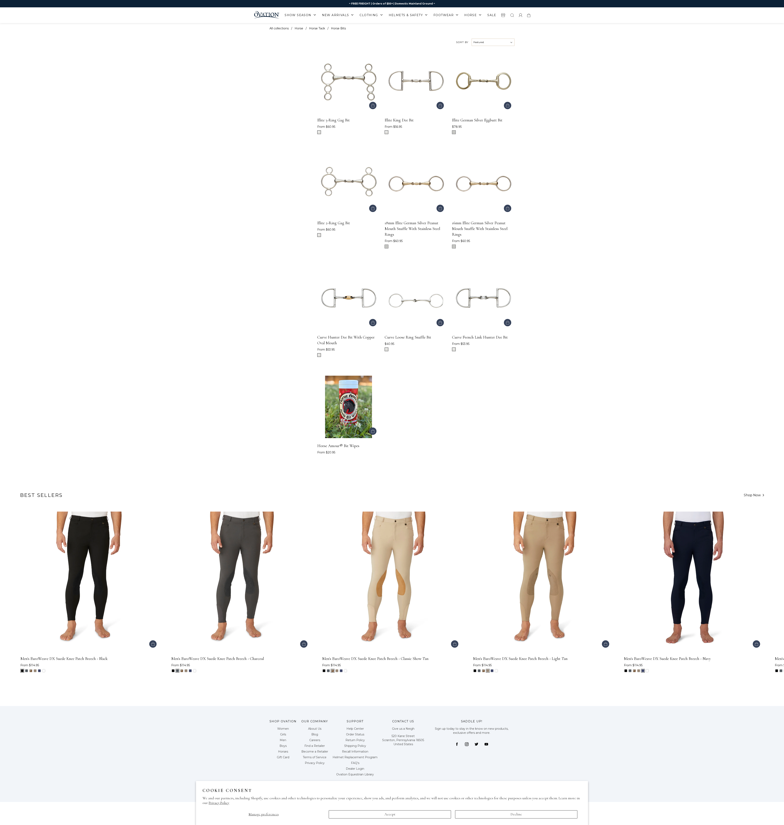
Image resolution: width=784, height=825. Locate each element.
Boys (283, 746)
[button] (762, 598)
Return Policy (355, 740)
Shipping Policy (355, 746)
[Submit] (512, 15)
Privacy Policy (219, 803)
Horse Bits (338, 28)
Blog (314, 734)
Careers (314, 740)
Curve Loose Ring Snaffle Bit (408, 337)
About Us (314, 729)
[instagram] (466, 744)
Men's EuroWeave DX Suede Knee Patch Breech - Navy (667, 658)
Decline (516, 814)
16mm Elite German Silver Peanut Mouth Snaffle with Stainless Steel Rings (480, 229)
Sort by (462, 42)
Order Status (355, 734)
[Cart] (529, 15)
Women (283, 729)
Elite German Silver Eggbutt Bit (477, 120)
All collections (279, 28)
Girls (283, 734)
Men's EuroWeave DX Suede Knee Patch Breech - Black (64, 658)
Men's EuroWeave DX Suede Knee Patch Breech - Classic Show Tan (375, 658)
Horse (299, 28)
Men (283, 740)
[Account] (521, 15)
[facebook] (457, 744)
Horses (283, 751)
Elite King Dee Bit (399, 120)
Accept (389, 814)
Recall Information (355, 751)
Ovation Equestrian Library (355, 774)
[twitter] (476, 744)
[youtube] (486, 744)
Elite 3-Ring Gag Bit (333, 120)
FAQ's (355, 763)
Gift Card (283, 757)
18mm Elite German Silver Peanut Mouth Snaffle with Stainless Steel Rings (412, 229)
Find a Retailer (314, 746)
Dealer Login (355, 769)
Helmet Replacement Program (355, 757)
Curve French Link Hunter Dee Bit (480, 337)
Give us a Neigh (403, 729)
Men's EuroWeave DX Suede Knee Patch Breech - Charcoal (217, 658)
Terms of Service (314, 757)
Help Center (355, 729)
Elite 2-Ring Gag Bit (333, 223)
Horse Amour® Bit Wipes (338, 445)
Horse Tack (317, 28)
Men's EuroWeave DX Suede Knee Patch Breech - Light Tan (520, 658)
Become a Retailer (314, 751)
